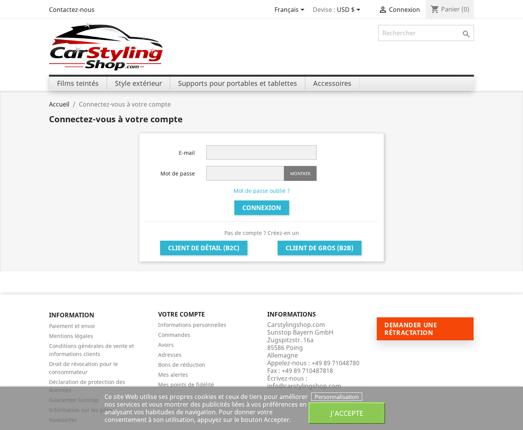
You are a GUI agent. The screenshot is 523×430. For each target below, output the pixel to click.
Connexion (261, 208)
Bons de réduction (181, 364)
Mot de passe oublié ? (262, 190)
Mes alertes (173, 374)
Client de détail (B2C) (203, 248)
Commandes (174, 334)
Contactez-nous (72, 9)
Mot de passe (177, 173)
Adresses (169, 354)
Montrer (300, 173)
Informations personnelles (192, 324)
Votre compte (181, 314)
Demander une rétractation (410, 329)
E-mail (187, 152)
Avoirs (166, 344)
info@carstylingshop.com (304, 386)
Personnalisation (337, 396)
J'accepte (346, 413)
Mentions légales (71, 336)
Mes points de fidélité (186, 384)
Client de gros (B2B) (319, 248)
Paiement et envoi (72, 326)
